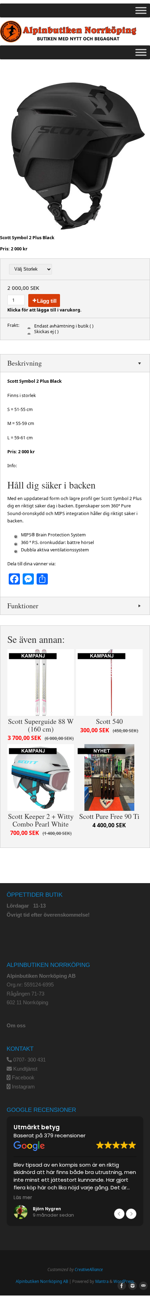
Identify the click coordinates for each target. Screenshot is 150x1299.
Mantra (101, 1281)
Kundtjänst (25, 1069)
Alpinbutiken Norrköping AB (42, 1281)
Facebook (23, 1077)
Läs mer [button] (23, 1198)
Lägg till (47, 301)
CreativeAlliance (89, 1269)
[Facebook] (120, 1286)
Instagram (23, 1086)
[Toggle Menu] (141, 10)
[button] (131, 1214)
